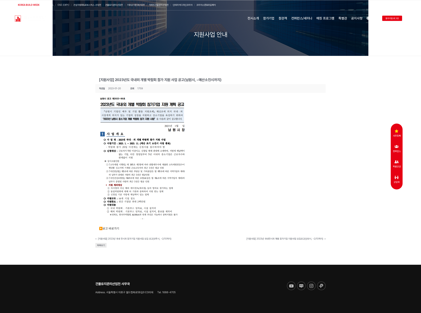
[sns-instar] (311, 283)
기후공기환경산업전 (136, 5)
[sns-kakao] (321, 283)
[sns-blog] (301, 283)
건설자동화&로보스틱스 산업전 (87, 5)
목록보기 (101, 245)
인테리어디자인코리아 (182, 5)
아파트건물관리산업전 (159, 5)
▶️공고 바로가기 (109, 228)
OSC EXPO (63, 5)
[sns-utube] (291, 283)
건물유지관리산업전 (114, 5)
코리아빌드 (48, 5)
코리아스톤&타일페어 (206, 5)
